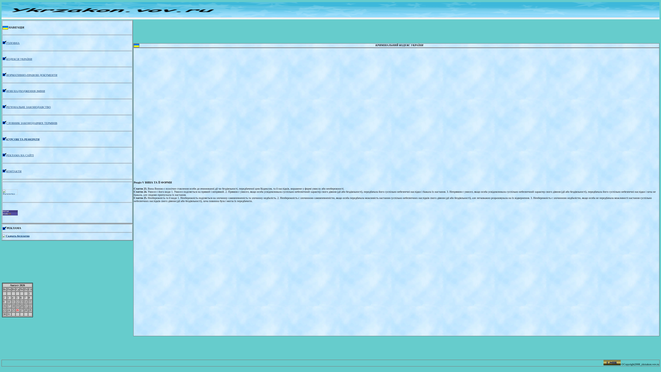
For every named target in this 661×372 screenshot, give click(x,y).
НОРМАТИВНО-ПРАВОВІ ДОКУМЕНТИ (31, 75)
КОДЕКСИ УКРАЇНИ (19, 59)
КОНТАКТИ (14, 171)
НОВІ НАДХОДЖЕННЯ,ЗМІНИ (25, 91)
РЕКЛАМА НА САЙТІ (20, 155)
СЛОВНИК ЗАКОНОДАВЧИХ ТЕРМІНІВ (31, 123)
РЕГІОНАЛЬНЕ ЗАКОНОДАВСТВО (28, 107)
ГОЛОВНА (13, 43)
